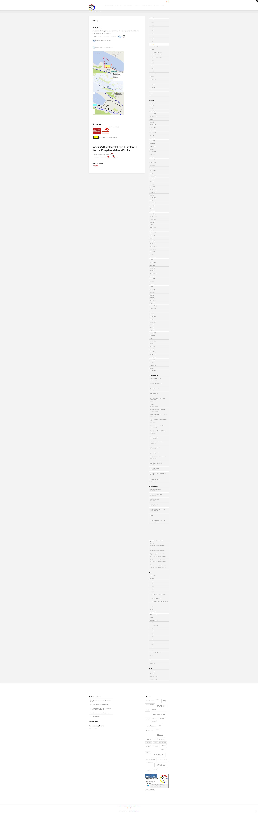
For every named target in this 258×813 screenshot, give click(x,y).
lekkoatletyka (154, 726)
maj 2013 (151, 319)
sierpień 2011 (152, 359)
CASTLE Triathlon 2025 (155, 378)
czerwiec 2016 (153, 227)
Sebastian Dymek (162, 742)
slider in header (152, 746)
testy (162, 749)
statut (153, 84)
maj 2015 (151, 259)
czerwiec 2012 (153, 340)
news (160, 735)
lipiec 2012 (152, 338)
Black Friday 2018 (95, 716)
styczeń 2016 (152, 240)
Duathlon (152, 49)
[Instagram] (168, 1)
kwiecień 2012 (153, 346)
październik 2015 (153, 246)
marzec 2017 (152, 205)
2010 (153, 90)
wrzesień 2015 (153, 249)
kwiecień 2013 (153, 322)
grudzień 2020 (153, 124)
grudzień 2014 (153, 270)
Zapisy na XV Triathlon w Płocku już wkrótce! (158, 474)
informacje (154, 82)
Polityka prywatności (154, 614)
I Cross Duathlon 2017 (156, 57)
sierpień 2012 (152, 335)
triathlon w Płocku (154, 620)
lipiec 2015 (152, 254)
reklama (155, 742)
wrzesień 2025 (153, 103)
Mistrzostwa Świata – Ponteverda (157, 409)
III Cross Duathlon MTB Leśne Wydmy (160, 601)
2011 (153, 44)
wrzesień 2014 (153, 276)
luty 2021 (152, 121)
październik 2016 (153, 216)
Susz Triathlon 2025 (154, 388)
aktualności (150, 700)
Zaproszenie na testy (154, 468)
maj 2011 (151, 367)
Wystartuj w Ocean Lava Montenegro (100, 712)
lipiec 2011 (152, 362)
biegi (165, 701)
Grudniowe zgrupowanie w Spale (157, 425)
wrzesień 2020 (153, 127)
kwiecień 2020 (153, 132)
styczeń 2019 (152, 154)
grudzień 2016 (153, 213)
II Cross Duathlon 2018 (157, 55)
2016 (153, 30)
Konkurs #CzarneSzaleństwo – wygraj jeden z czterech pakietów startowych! (101, 709)
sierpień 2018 (152, 165)
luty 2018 (152, 181)
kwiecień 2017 (153, 203)
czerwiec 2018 (153, 170)
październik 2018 (153, 159)
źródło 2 (96, 167)
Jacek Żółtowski (153, 543)
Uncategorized (149, 762)
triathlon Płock (150, 759)
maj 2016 (151, 230)
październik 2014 (153, 273)
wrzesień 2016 (153, 219)
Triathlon (152, 17)
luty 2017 (152, 208)
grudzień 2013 (153, 300)
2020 (153, 19)
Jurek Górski (162, 718)
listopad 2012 (152, 330)
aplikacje (158, 699)
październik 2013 (153, 305)
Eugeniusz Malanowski (155, 447)
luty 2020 (152, 135)
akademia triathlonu (95, 697)
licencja (157, 729)
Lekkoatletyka (153, 73)
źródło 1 (96, 165)
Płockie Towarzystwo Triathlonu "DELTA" (158, 559)
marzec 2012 (152, 349)
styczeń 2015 (152, 267)
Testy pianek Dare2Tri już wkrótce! (158, 457)
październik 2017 (153, 189)
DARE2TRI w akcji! (154, 452)
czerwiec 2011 (153, 365)
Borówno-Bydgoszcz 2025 (156, 383)
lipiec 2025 (152, 108)
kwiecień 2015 (153, 262)
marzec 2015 (152, 265)
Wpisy (151, 658)
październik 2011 (153, 354)
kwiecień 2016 (153, 232)
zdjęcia (148, 770)
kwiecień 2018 (153, 176)
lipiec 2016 (152, 224)
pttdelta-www (148, 742)
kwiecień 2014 (153, 289)
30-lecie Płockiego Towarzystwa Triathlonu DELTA (157, 399)
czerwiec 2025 (153, 111)
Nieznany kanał (93, 721)
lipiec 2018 (152, 167)
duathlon (161, 706)
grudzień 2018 (153, 157)
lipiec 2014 (152, 281)
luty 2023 (152, 119)
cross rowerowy (150, 704)
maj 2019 (151, 148)
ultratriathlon (162, 759)
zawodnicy (154, 87)
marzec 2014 (152, 292)
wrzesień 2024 (153, 113)
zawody (161, 765)
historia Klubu (153, 79)
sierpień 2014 (152, 278)
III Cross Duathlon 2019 (157, 52)
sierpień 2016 (152, 221)
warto (151, 95)
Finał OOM (156, 46)
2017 (153, 27)
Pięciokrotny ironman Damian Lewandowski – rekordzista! (156, 462)
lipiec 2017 (152, 194)
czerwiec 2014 (153, 284)
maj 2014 (151, 286)
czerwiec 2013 (153, 316)
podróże (155, 739)
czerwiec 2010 (153, 370)
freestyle (154, 709)
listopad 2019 (152, 140)
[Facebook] (166, 1)
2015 (153, 33)
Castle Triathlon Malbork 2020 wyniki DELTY (158, 431)
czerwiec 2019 (153, 146)
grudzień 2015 (153, 243)
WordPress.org (153, 679)
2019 (153, 22)
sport (163, 746)
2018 (153, 25)
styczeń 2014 (152, 297)
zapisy (151, 92)
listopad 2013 (152, 303)
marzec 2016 (152, 235)
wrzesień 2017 (153, 192)
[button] (256, 1)
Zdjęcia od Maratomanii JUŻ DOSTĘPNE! (101, 704)
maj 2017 (151, 200)
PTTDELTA (161, 739)
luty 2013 (152, 327)
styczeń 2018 (152, 184)
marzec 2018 (152, 178)
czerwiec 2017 (153, 197)
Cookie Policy (153, 575)
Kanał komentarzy (154, 676)
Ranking (152, 404)
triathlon (158, 755)
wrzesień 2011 (153, 357)
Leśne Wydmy (149, 730)
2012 (153, 41)
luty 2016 (152, 238)
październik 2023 (153, 116)
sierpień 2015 (152, 251)
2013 (153, 38)
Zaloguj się (152, 670)
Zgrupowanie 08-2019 (155, 479)
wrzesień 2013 (153, 308)
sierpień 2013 (152, 311)
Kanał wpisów (153, 673)
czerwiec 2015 (153, 257)
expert (147, 710)
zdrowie (155, 769)
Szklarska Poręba (154, 437)
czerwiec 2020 (153, 130)
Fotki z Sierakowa (154, 393)
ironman (148, 718)
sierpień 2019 (152, 143)
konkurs (154, 721)
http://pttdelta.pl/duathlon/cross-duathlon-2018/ (158, 595)
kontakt (152, 76)
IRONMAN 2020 (154, 718)
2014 (153, 36)
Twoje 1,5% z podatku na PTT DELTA (158, 414)
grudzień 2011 (153, 351)
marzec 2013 (152, 324)
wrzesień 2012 (153, 332)
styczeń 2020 (152, 138)
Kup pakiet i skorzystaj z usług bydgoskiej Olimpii (100, 700)
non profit (148, 739)
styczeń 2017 (152, 211)
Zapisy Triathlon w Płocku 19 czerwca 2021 (158, 420)
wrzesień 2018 (153, 162)
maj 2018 (151, 173)
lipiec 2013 (152, 313)
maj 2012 (151, 343)
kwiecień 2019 (153, 151)
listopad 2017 (152, 186)
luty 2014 (152, 294)
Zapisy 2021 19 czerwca (157, 652)
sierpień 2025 (152, 105)
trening (147, 752)
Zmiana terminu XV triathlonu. (156, 442)
